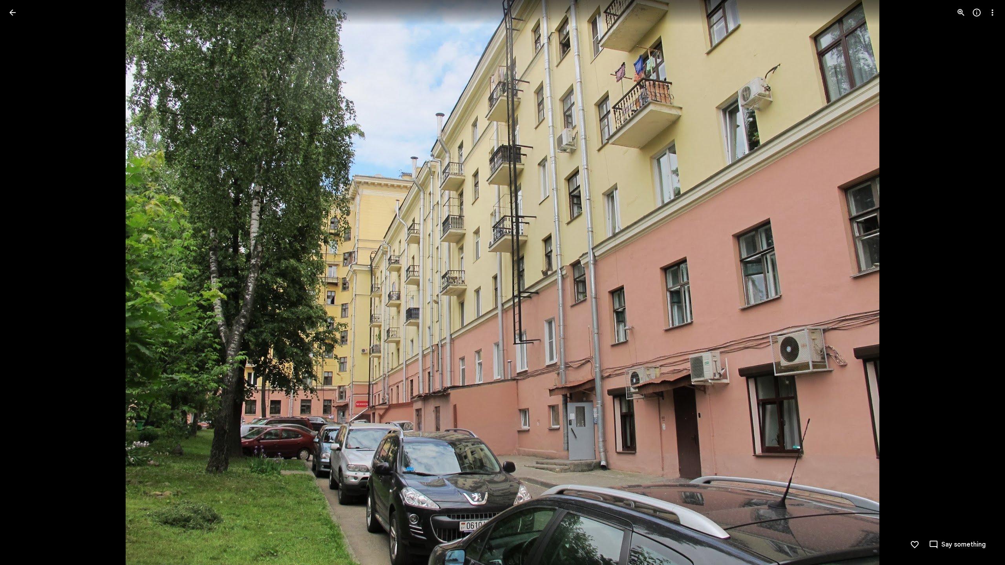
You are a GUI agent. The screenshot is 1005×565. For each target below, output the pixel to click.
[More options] (992, 12)
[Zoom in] (961, 12)
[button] (22, 282)
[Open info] (977, 12)
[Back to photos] (12, 12)
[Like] (914, 544)
